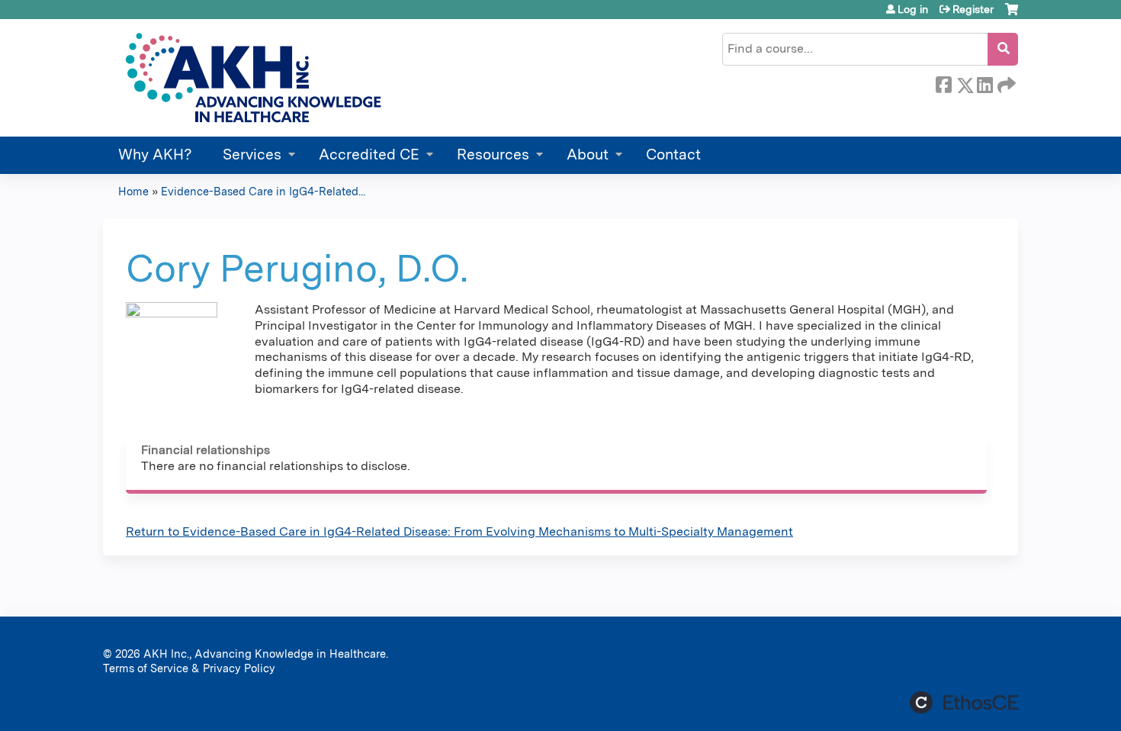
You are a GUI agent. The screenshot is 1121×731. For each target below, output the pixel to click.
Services (252, 154)
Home (133, 191)
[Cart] (1011, 15)
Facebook (943, 82)
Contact (673, 154)
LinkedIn (984, 82)
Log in (913, 9)
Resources (493, 154)
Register (973, 9)
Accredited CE (369, 154)
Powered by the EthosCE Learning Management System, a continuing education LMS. (964, 702)
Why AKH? (155, 154)
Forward (1005, 82)
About (588, 154)
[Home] (251, 78)
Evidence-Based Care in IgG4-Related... (263, 191)
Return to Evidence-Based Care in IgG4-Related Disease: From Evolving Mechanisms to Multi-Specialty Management (459, 531)
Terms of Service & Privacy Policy (189, 668)
